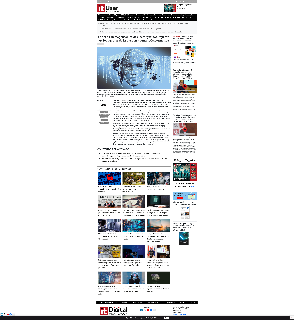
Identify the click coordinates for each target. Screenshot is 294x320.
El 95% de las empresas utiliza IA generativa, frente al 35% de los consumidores (131, 153)
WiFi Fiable (102, 20)
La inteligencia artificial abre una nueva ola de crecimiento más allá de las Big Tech (133, 289)
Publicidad (192, 302)
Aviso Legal (125, 302)
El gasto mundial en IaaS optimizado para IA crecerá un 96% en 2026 (109, 236)
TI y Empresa (176, 17)
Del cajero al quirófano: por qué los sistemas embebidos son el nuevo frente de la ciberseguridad (183, 226)
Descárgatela (180, 9)
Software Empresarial (144, 20)
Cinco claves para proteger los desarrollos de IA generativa (123, 156)
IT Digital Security (104, 122)
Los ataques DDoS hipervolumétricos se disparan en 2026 (158, 289)
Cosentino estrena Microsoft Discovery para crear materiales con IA (133, 189)
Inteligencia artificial (104, 114)
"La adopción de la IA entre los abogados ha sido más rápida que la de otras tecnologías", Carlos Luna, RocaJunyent (184, 118)
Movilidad (167, 17)
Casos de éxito (158, 17)
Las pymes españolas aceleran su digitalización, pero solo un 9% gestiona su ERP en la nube (134, 213)
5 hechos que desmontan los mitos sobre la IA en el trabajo (184, 203)
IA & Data (130, 17)
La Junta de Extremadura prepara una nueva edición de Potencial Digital (109, 213)
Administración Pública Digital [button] (108, 15)
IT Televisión (109, 17)
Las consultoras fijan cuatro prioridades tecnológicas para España (133, 236)
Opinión (101, 17)
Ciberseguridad (104, 112)
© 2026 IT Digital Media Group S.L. (108, 302)
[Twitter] (179, 1)
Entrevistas (166, 15)
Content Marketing (177, 15)
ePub (192, 186)
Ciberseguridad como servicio (117, 20)
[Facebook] (183, 1)
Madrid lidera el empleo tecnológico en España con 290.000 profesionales (132, 262)
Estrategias (189, 15)
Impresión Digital (188, 17)
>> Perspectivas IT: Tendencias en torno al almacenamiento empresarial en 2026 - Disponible (129, 29)
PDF (187, 186)
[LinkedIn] (176, 1)
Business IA (132, 20)
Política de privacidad (169, 302)
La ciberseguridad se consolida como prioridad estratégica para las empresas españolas (158, 213)
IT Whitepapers (120, 17)
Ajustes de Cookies (153, 302)
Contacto (182, 302)
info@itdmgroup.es (179, 314)
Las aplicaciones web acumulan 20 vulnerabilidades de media (109, 189)
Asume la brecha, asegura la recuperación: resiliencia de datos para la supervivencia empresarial (183, 40)
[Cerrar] (185, 317)
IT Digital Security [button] (127, 15)
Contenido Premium (154, 15)
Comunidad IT (140, 15)
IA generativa (104, 119)
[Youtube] (181, 1)
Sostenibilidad (147, 17)
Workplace (137, 17)
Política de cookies (138, 302)
